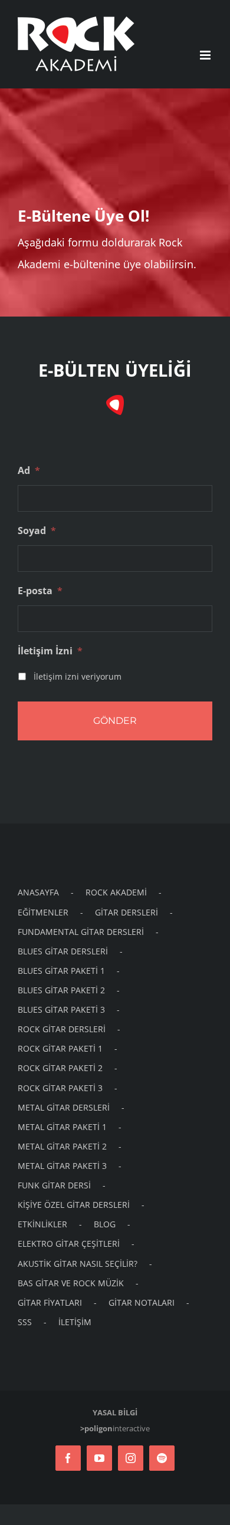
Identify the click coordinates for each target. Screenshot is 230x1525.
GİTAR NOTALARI (142, 1302)
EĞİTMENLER (43, 912)
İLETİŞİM (74, 1322)
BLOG (105, 1224)
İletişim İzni (50, 651)
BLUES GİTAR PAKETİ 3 (61, 1009)
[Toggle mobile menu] (206, 55)
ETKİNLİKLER (42, 1224)
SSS (25, 1322)
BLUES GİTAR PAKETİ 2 (61, 990)
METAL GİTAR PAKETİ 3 (62, 1165)
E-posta (40, 591)
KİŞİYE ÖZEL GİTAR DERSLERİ (74, 1204)
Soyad (37, 531)
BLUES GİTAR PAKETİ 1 (61, 970)
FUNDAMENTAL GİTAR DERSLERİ (81, 931)
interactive (115, 1428)
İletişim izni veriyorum (77, 676)
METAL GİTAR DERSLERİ (64, 1107)
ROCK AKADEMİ (116, 892)
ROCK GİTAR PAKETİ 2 (60, 1067)
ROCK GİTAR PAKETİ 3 (60, 1087)
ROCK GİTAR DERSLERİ (62, 1029)
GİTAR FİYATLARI (50, 1302)
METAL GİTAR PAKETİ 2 (62, 1146)
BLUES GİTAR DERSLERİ (63, 951)
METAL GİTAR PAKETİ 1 (62, 1126)
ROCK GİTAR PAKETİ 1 (60, 1048)
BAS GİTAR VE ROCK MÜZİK (71, 1283)
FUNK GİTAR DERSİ (54, 1185)
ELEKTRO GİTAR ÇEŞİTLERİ (69, 1243)
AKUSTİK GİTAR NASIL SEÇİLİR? (77, 1263)
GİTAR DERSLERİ (126, 912)
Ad (29, 471)
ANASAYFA (38, 892)
